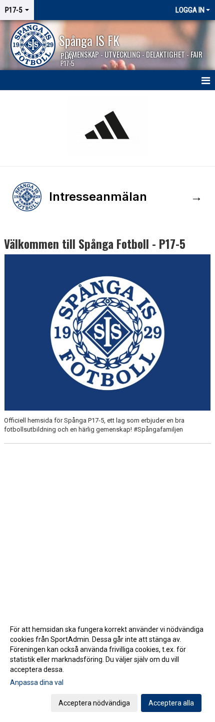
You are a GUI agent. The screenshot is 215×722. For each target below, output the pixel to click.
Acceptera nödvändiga (94, 703)
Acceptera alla (171, 703)
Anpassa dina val (37, 682)
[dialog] (107, 665)
